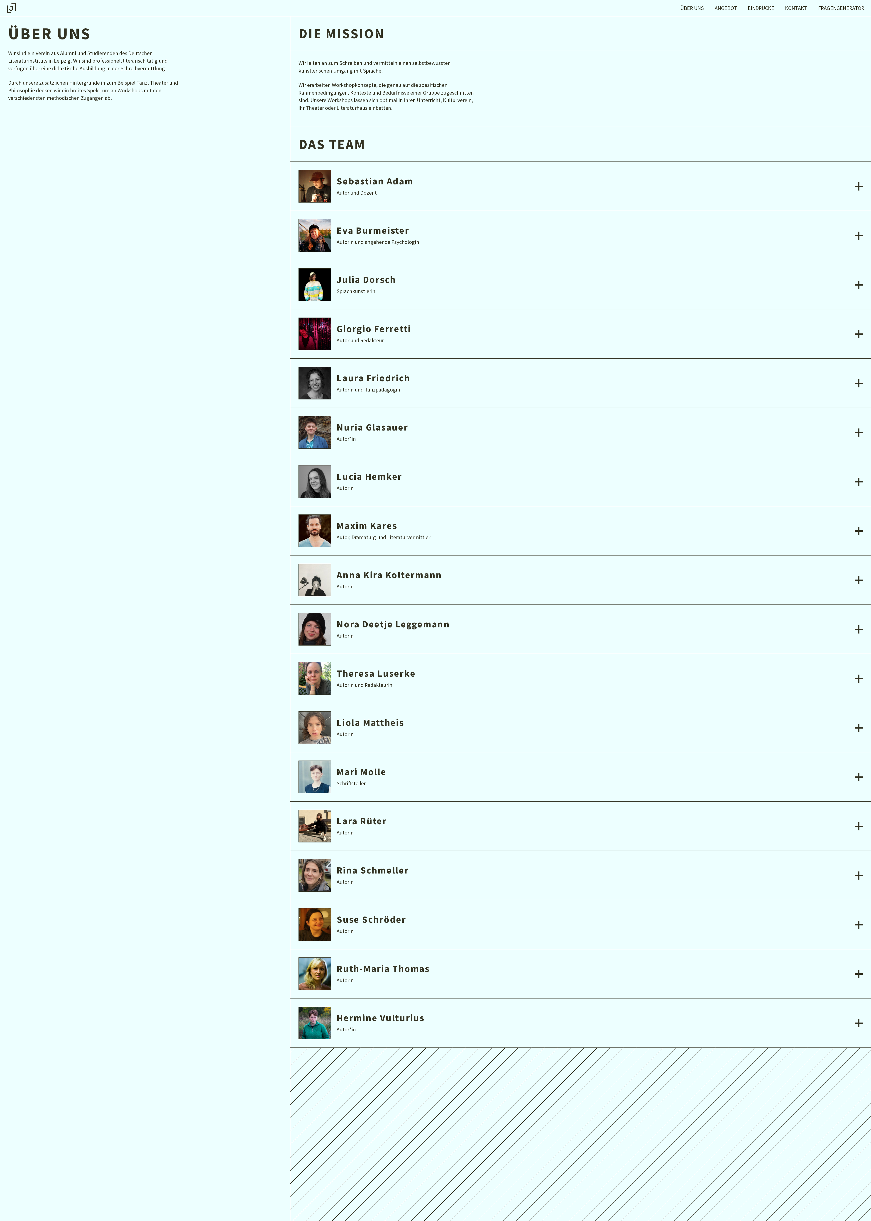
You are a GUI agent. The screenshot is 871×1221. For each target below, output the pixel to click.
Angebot (726, 8)
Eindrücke (761, 8)
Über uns (692, 8)
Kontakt (796, 8)
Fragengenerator (841, 8)
